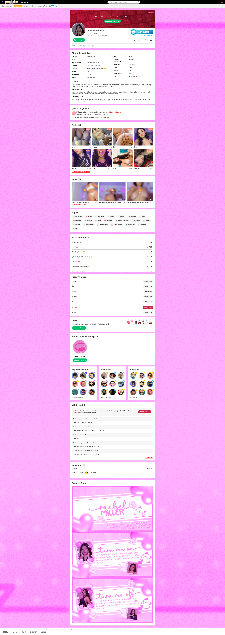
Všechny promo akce (37, 6)
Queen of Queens (115, 112)
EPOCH (36, 629)
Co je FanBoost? (148, 35)
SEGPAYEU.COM (42, 629)
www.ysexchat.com (24, 629)
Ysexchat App (59, 6)
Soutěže (48, 6)
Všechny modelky (7, 6)
